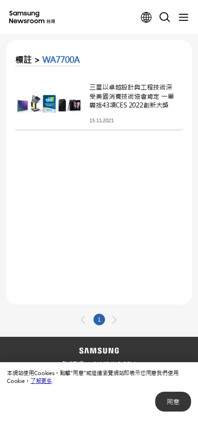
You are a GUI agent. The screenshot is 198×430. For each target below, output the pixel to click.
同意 (173, 401)
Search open (165, 17)
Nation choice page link (146, 17)
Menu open (183, 17)
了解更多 (41, 380)
